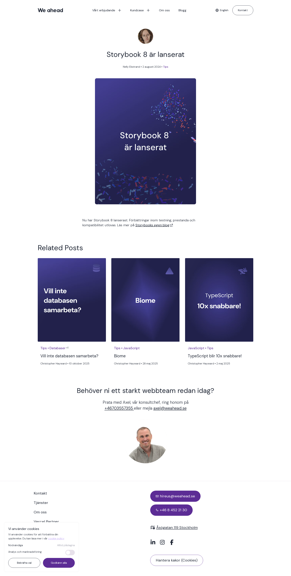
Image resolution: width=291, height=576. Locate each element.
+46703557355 (119, 408)
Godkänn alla (59, 563)
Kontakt (243, 10)
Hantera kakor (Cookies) (177, 560)
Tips (165, 66)
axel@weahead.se (170, 408)
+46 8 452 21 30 (173, 510)
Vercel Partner (46, 521)
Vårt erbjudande (103, 10)
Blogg (182, 10)
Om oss (164, 10)
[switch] (70, 552)
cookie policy (56, 538)
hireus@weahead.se (177, 496)
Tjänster (41, 502)
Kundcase (137, 10)
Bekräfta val (24, 563)
